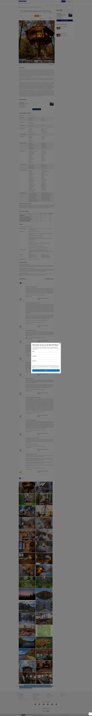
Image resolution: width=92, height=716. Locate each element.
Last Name (34, 360)
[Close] (60, 343)
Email (33, 351)
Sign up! (46, 370)
